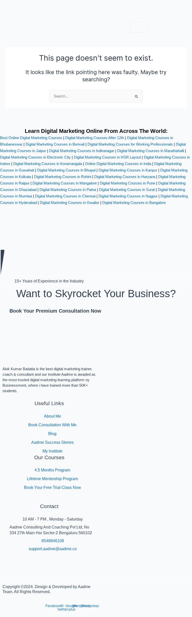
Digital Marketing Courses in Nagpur (128, 196)
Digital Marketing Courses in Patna (68, 189)
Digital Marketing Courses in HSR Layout (107, 157)
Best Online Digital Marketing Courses (31, 138)
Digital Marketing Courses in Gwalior (69, 202)
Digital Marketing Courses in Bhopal (66, 170)
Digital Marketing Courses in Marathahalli (150, 151)
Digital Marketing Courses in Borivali (55, 144)
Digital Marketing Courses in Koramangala (47, 164)
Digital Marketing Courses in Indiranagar (81, 151)
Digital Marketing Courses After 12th (94, 138)
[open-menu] (139, 27)
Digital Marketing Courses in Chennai (65, 196)
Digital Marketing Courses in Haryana (124, 177)
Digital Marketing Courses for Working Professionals (130, 144)
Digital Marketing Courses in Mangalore (64, 183)
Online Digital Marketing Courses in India (118, 164)
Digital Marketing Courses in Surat (127, 189)
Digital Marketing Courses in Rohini (62, 177)
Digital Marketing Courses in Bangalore (134, 202)
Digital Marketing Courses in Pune (127, 183)
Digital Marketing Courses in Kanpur (127, 170)
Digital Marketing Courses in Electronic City (35, 157)
